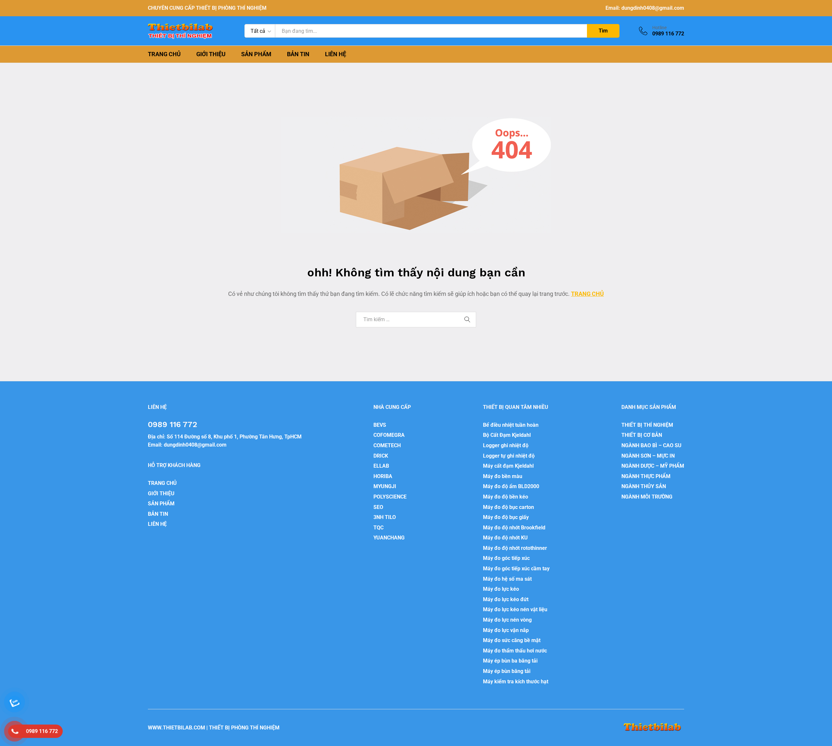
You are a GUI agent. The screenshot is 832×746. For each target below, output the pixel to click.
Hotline (659, 27)
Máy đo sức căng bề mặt (511, 640)
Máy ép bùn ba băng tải (510, 661)
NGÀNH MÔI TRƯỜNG (646, 497)
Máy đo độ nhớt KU (505, 538)
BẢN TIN (298, 54)
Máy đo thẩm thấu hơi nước (515, 651)
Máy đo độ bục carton (508, 507)
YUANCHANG (389, 538)
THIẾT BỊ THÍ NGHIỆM (647, 425)
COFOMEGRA (389, 435)
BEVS (379, 425)
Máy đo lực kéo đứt (505, 599)
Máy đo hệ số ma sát (507, 579)
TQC (378, 528)
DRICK (380, 456)
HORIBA (382, 476)
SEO (378, 507)
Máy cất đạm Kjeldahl (508, 466)
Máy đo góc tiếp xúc (506, 558)
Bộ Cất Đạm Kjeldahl (507, 435)
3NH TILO (384, 517)
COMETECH (387, 445)
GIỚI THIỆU (211, 54)
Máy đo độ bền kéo (505, 497)
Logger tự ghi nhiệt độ (509, 456)
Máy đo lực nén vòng (507, 620)
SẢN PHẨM (256, 54)
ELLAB (381, 466)
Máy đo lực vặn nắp (506, 630)
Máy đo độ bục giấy (506, 517)
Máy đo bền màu (502, 476)
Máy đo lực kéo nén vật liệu (515, 609)
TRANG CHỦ (164, 54)
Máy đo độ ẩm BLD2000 (511, 486)
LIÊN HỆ (335, 54)
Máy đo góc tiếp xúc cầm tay (516, 568)
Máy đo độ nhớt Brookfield (514, 528)
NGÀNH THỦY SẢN (643, 486)
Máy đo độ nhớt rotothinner (515, 548)
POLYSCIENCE (390, 497)
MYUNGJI (384, 486)
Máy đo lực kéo (501, 589)
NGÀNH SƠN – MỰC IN (648, 456)
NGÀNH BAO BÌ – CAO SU (651, 445)
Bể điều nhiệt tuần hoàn (511, 425)
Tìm (603, 31)
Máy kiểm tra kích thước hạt (515, 681)
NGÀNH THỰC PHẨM (645, 476)
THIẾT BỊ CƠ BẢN (641, 435)
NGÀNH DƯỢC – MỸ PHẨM (652, 466)
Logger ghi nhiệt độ (505, 445)
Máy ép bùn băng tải (506, 671)
